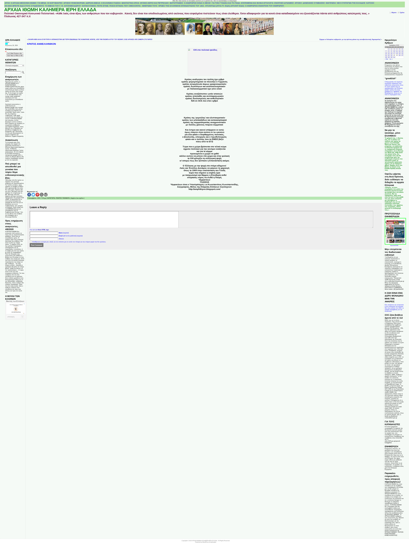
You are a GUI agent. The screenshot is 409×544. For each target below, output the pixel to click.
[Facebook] (29, 194)
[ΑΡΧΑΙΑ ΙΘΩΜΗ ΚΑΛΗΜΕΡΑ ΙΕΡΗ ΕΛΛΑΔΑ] (204, 28)
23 (391, 55)
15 (389, 53)
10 (394, 51)
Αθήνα (7, 42)
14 (386, 53)
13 (402, 51)
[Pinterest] (37, 194)
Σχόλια (402, 12)
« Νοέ (386, 59)
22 (389, 55)
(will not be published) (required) (71, 236)
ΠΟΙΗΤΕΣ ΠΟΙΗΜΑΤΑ (63, 198)
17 (394, 53)
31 (394, 57)
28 (386, 57)
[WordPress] (46, 194)
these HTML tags (43, 230)
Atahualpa (213, 542)
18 (397, 53)
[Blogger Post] (41, 194)
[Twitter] (33, 194)
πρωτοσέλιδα (394, 245)
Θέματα (394, 12)
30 (391, 57)
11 (397, 51)
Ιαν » (391, 59)
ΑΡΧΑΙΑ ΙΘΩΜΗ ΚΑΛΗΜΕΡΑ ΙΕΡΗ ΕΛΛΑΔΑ (50, 9)
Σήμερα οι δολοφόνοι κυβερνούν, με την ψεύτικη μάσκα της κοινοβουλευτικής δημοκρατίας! (350, 39)
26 (399, 55)
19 (399, 53)
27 (402, 55)
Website (61, 239)
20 (402, 53)
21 (386, 55)
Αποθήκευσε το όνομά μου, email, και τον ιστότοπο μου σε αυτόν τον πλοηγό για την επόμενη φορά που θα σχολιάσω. (69, 242)
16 (391, 53)
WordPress (205, 542)
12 (399, 51)
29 (389, 57)
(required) (64, 233)
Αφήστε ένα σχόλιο (77, 198)
